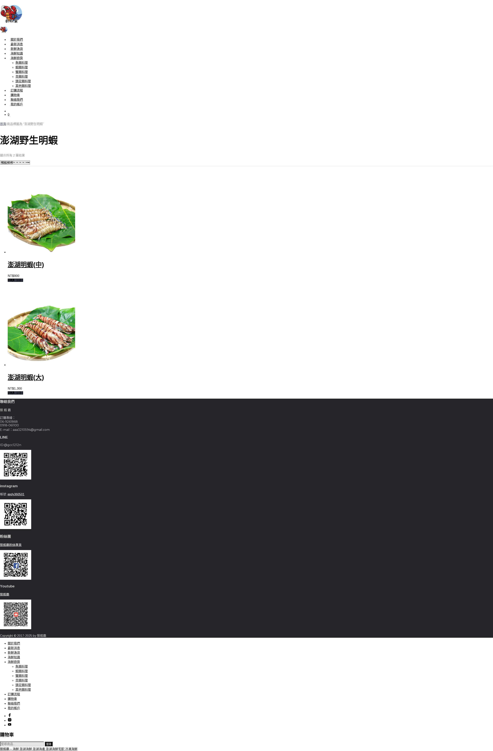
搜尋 (48, 744)
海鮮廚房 (17, 58)
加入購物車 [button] (15, 280)
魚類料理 (21, 62)
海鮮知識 (17, 53)
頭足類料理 (23, 81)
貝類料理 (21, 76)
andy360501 (16, 494)
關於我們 (17, 39)
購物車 (15, 95)
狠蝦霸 (4, 594)
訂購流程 (17, 90)
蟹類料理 (21, 72)
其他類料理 (23, 85)
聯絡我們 (17, 99)
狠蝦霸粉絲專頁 (11, 545)
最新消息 (17, 44)
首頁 (3, 124)
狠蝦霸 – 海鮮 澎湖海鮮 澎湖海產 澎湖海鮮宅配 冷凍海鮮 (38, 749)
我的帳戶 (17, 104)
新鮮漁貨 (17, 48)
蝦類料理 (21, 67)
